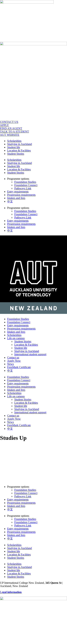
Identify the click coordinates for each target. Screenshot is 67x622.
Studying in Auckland (19, 144)
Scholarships (14, 140)
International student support (30, 354)
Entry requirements (18, 191)
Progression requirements (21, 194)
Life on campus (16, 338)
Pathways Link (22, 188)
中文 (10, 201)
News (10, 363)
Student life (13, 147)
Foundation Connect (25, 185)
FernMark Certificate (19, 367)
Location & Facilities (19, 150)
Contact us (13, 357)
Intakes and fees (16, 198)
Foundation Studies (25, 181)
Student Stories (15, 153)
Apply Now (14, 360)
